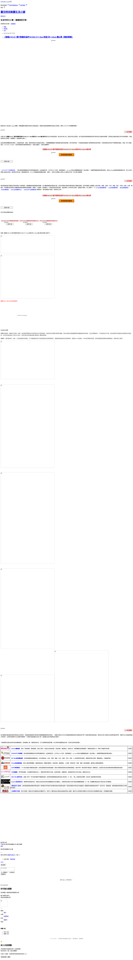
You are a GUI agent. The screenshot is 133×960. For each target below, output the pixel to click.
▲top (2, 862)
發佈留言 (3, 874)
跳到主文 (3, 16)
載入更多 (3, 864)
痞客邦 (9, 855)
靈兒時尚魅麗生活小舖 (13, 12)
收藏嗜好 (13, 23)
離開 (9, 957)
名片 (5, 30)
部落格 (5, 28)
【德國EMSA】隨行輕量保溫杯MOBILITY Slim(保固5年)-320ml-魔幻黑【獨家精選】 (38, 37)
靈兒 (2, 846)
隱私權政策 (75, 938)
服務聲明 (81, 938)
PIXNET (55, 938)
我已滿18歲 (3, 957)
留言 (12, 855)
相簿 (5, 26)
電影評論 (12, 859)
